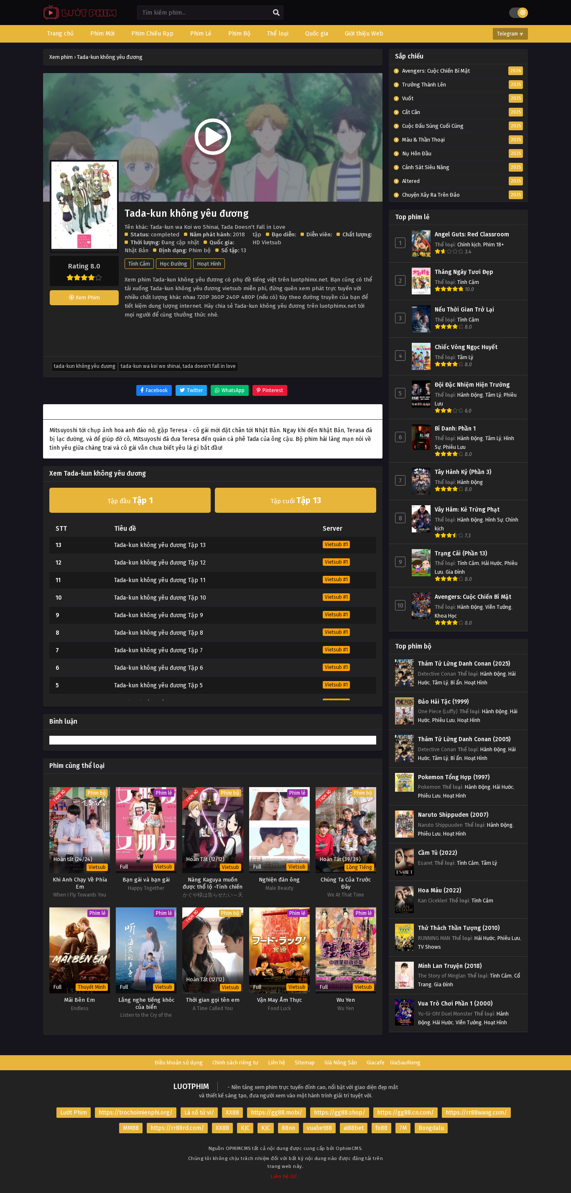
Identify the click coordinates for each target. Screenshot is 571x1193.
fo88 (381, 1128)
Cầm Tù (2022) (437, 852)
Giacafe (376, 1062)
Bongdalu (431, 1128)
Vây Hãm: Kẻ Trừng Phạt (467, 509)
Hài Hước (492, 563)
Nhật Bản (136, 250)
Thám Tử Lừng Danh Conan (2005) (464, 739)
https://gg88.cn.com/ (405, 1112)
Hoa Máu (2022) (439, 890)
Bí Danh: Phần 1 (455, 428)
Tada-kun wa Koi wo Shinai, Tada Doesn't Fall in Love (178, 366)
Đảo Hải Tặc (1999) (443, 701)
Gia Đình (455, 572)
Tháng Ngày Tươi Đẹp (464, 272)
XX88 (232, 1112)
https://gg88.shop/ (339, 1112)
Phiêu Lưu (454, 447)
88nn (288, 1128)
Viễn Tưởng (498, 607)
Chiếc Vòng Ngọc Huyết (466, 347)
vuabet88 (319, 1128)
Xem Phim (87, 297)
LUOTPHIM (191, 1086)
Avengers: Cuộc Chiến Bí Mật (473, 596)
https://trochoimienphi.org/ (136, 1112)
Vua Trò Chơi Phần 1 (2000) (455, 1003)
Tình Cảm (139, 264)
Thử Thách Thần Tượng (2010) (459, 928)
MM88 (131, 1128)
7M (403, 1128)
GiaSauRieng (405, 1062)
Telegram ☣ (510, 34)
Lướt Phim (73, 1112)
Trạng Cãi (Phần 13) (461, 553)
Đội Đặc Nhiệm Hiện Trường (472, 384)
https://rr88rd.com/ (177, 1128)
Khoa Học (446, 616)
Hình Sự (494, 520)
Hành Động (470, 395)
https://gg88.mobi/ (276, 1112)
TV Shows (429, 947)
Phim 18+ (493, 244)
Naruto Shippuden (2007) (453, 814)
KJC (245, 1128)
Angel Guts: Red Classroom (472, 234)
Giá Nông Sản (340, 1062)
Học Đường (173, 264)
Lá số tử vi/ (199, 1112)
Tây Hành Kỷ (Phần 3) (463, 472)
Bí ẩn (456, 682)
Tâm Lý (465, 357)
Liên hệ (276, 1062)
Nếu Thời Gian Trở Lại (464, 309)
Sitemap (305, 1062)
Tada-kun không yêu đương (84, 366)
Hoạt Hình (209, 264)
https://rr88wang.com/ (476, 1112)
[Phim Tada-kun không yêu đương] (78, 19)
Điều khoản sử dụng (179, 1062)
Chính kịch (469, 244)
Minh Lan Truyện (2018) (450, 966)
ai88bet (354, 1128)
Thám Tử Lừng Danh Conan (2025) (464, 663)
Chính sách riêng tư (235, 1062)
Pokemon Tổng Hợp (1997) (453, 777)
